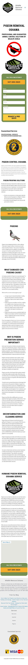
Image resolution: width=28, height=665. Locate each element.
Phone (5, 100)
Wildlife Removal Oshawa (18, 7)
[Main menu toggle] (25, 7)
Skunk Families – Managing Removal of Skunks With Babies (14, 606)
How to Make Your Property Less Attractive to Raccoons (14, 598)
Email (4, 94)
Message (5, 105)
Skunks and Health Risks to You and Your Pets (14, 608)
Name (4, 88)
